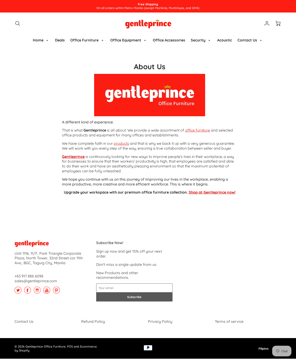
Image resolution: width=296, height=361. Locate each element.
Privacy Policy (160, 321)
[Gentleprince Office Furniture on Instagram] (37, 291)
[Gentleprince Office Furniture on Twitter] (18, 291)
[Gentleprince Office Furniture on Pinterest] (56, 291)
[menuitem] (41, 40)
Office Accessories (169, 40)
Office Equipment (126, 40)
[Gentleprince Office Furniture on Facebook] (27, 291)
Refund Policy (93, 321)
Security (198, 40)
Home (38, 40)
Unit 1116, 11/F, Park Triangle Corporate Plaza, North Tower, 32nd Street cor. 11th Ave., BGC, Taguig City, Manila (49, 258)
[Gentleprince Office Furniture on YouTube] (46, 291)
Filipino (263, 348)
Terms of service (229, 321)
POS (70, 346)
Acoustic (224, 40)
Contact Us (247, 40)
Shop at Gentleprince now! (212, 192)
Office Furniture (84, 40)
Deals (60, 40)
